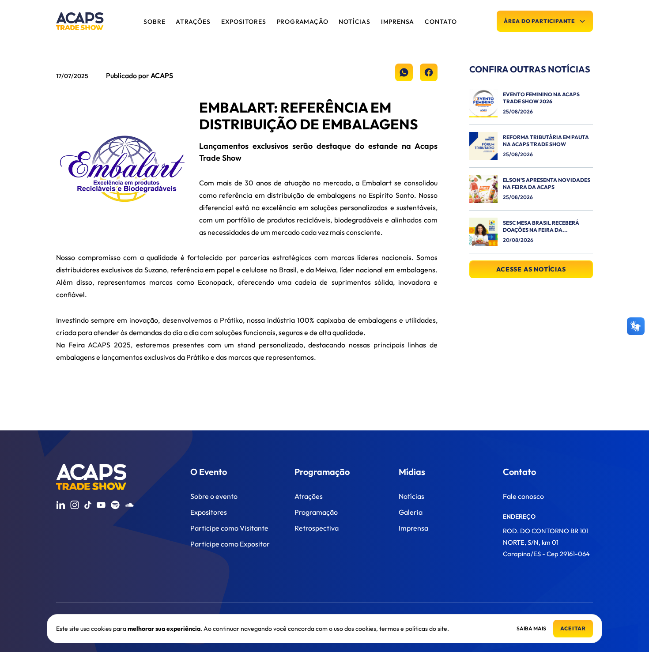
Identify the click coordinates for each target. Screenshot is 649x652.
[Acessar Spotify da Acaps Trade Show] (115, 505)
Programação (316, 512)
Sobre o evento (214, 496)
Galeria (411, 512)
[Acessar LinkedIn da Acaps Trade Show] (60, 505)
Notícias (411, 496)
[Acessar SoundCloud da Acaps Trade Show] (129, 505)
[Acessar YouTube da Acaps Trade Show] (101, 505)
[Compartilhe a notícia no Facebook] (429, 72)
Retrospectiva (316, 528)
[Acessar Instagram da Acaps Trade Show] (74, 505)
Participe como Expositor (230, 543)
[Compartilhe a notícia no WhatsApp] (404, 72)
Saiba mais (531, 628)
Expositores (208, 512)
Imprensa (413, 528)
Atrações (308, 496)
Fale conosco (523, 496)
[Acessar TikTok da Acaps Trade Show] (87, 505)
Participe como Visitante (229, 528)
